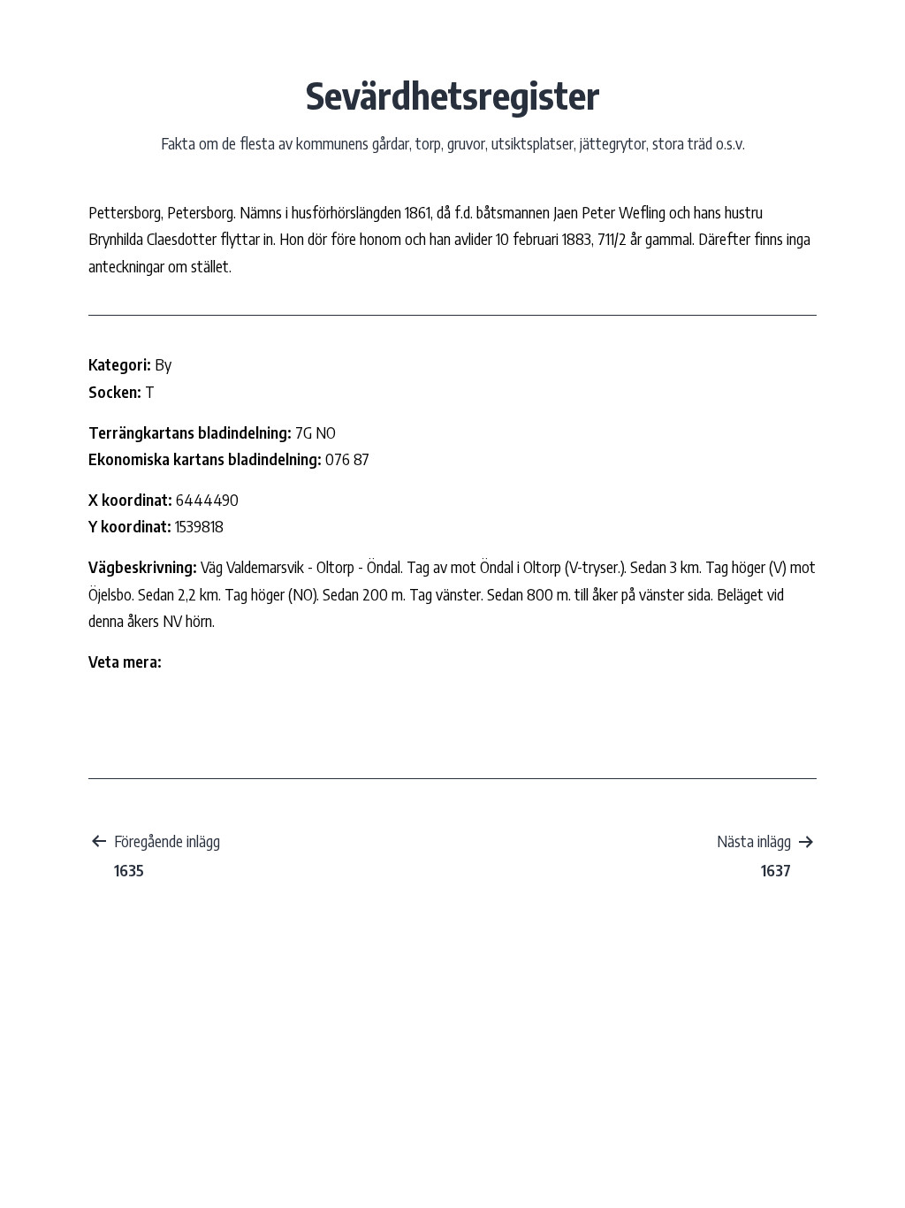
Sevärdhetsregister (453, 95)
